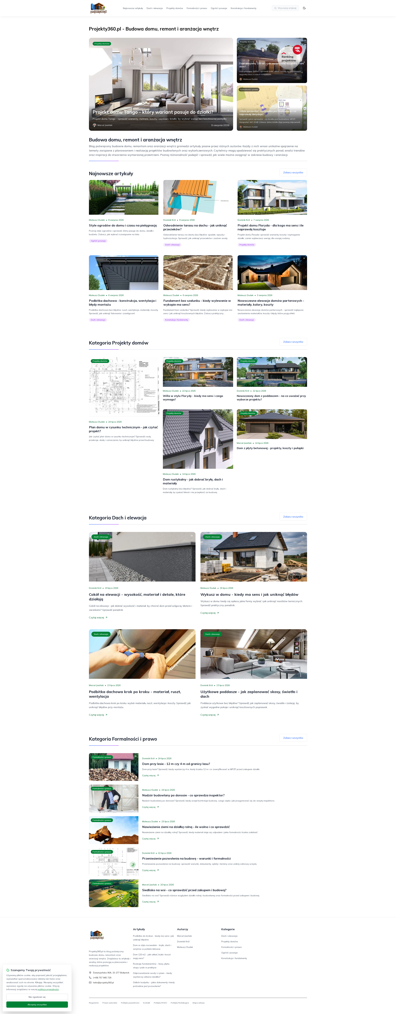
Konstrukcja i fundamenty (243, 8)
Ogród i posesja (219, 8)
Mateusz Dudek (97, 220)
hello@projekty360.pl (103, 982)
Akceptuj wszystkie (37, 1004)
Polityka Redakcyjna (180, 1003)
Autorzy (182, 929)
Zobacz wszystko (293, 172)
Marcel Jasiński (244, 443)
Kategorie (228, 929)
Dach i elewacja (155, 8)
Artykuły (139, 929)
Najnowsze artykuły (133, 8)
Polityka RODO (160, 1003)
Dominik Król (169, 220)
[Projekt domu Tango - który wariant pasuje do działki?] (161, 84)
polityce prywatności (48, 989)
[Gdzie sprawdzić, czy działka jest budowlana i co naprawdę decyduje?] (272, 108)
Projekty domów (174, 8)
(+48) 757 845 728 (102, 977)
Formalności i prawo (197, 8)
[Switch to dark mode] (304, 8)
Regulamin (94, 1003)
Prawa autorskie (109, 1003)
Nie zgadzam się (37, 997)
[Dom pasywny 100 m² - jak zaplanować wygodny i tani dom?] (272, 60)
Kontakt (146, 1003)
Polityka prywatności (130, 1003)
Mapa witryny (198, 1003)
